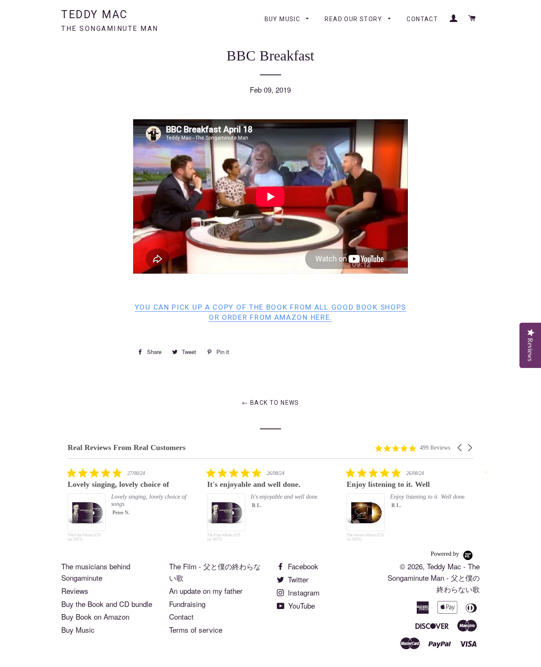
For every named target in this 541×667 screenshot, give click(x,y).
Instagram (303, 592)
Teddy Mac (109, 20)
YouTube (300, 605)
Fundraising (187, 603)
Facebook (302, 566)
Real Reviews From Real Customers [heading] (127, 447)
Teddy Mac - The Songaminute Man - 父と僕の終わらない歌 (434, 577)
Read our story (354, 19)
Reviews (74, 590)
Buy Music (283, 19)
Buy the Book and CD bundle (106, 603)
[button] (460, 447)
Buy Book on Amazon (95, 616)
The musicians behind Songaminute (95, 572)
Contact (422, 19)
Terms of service (195, 629)
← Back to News (270, 402)
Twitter (297, 579)
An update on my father (206, 590)
